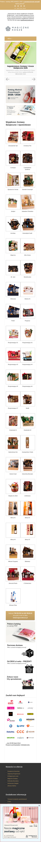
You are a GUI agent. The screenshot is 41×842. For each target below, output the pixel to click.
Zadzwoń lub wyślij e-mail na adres (20, 615)
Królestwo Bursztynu (13, 781)
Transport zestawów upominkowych (17, 799)
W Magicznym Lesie (13, 776)
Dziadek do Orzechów (14, 771)
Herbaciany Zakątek (13, 783)
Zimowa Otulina (12, 786)
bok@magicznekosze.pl (27, 20)
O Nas (9, 801)
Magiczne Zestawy (13, 778)
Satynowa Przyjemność (14, 773)
